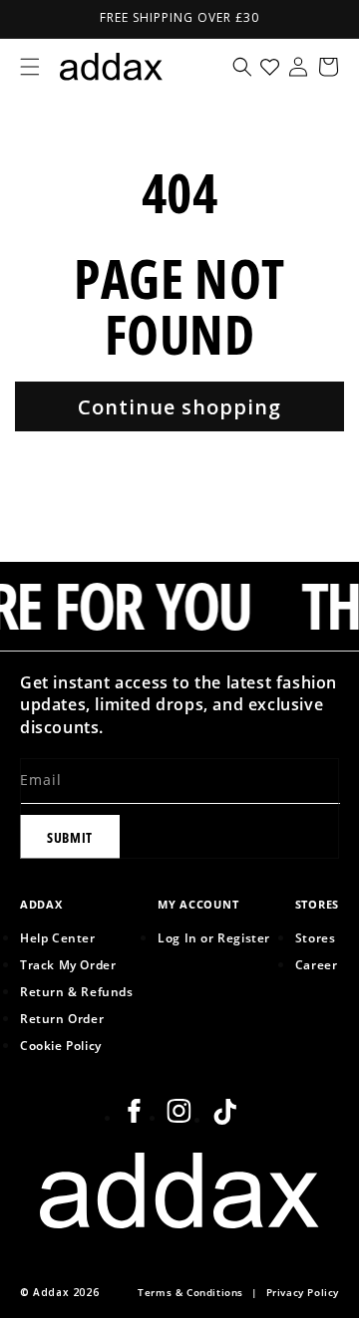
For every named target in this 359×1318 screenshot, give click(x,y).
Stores (315, 937)
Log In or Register (214, 937)
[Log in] (298, 67)
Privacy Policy (302, 1292)
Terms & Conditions (190, 1292)
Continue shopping (179, 407)
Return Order (62, 1018)
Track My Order (68, 964)
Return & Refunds (77, 991)
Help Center (58, 937)
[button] (30, 67)
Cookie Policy (61, 1045)
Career (316, 964)
